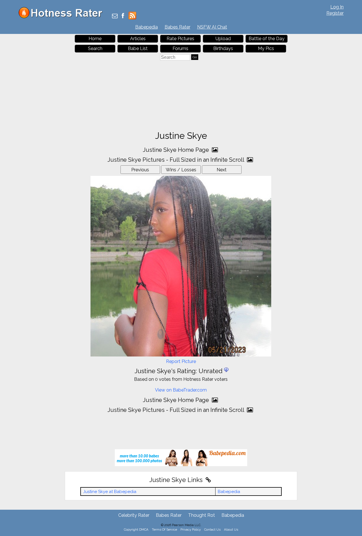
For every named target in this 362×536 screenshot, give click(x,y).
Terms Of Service (164, 529)
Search (95, 48)
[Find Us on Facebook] (123, 16)
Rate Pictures (180, 38)
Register (335, 13)
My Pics (266, 48)
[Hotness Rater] (62, 17)
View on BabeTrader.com (181, 390)
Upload (223, 38)
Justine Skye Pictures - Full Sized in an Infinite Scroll (176, 159)
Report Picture (181, 361)
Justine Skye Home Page (176, 149)
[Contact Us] (115, 16)
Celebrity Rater (133, 515)
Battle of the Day (267, 38)
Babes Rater (177, 27)
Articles (138, 38)
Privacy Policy (190, 529)
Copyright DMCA (136, 529)
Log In (337, 7)
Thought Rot (201, 515)
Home (95, 38)
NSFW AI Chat (212, 27)
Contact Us (212, 529)
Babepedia (146, 27)
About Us (231, 529)
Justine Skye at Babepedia (109, 491)
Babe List (138, 48)
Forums (180, 48)
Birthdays (223, 48)
